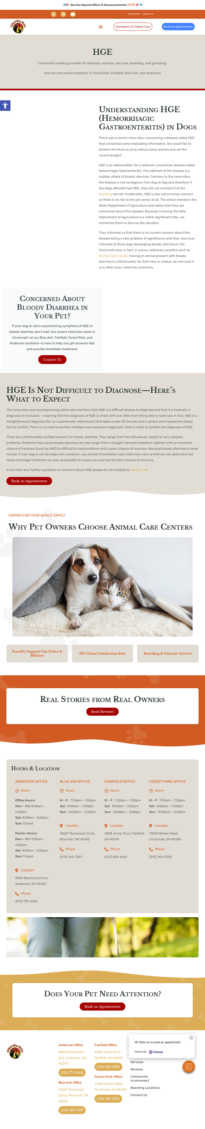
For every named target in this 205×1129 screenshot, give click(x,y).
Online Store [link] (134, 14)
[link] (5, 105)
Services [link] (137, 1062)
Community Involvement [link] (140, 1078)
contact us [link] (139, 470)
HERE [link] (131, 5)
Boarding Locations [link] (145, 1088)
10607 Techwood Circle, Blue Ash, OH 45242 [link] (73, 1095)
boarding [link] (106, 194)
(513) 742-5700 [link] (160, 857)
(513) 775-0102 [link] (26, 901)
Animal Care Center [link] (113, 256)
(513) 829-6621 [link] (116, 857)
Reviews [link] (137, 1069)
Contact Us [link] (147, 14)
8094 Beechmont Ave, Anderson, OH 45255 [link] (72, 1058)
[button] (189, 1067)
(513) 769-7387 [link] (71, 857)
